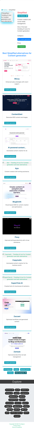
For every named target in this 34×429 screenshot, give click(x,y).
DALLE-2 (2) (24, 409)
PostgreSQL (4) (24, 393)
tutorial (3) (17, 416)
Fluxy (17, 237)
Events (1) (22, 399)
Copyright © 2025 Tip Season (17, 424)
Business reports (25, 369)
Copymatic (17, 260)
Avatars (16, 369)
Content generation (10, 89)
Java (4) (17, 389)
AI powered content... (17, 148)
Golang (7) (25, 403)
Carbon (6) (22, 396)
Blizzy (17, 79)
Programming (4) (13, 399)
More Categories (20, 372)
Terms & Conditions (17, 427)
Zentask (17, 352)
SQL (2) (7, 412)
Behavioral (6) (9, 403)
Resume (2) (18, 403)
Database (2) (9, 393)
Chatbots (10, 372)
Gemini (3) (16, 409)
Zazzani (17, 316)
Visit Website (22, 16)
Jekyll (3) (26, 412)
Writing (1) (26, 406)
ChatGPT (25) (8, 406)
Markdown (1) (24, 389)
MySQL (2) (16, 393)
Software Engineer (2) (16, 412)
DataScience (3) (13, 396)
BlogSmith (17, 202)
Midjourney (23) (18, 406)
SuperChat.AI (17, 283)
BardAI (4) (9, 409)
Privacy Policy (17, 425)
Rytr (17, 168)
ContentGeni (17, 114)
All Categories (8, 369)
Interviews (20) (10, 389)
